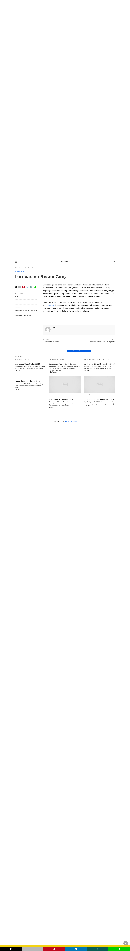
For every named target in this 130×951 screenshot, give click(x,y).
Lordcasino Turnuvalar (57, 395)
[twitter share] (16, 287)
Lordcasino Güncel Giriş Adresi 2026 (96, 359)
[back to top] (125, 943)
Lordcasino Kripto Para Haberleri (95, 395)
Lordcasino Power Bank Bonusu (62, 364)
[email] (32, 949)
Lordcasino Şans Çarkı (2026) (27, 364)
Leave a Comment (79, 351)
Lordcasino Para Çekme (23, 316)
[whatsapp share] (31, 287)
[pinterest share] (23, 287)
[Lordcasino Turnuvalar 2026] (65, 384)
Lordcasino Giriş (28, 267)
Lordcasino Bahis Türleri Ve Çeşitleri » (102, 342)
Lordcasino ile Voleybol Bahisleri (26, 310)
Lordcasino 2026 (20, 376)
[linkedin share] (27, 287)
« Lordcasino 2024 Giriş (51, 342)
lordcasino (50, 305)
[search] (114, 262)
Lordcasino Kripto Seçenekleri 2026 (99, 399)
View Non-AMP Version (71, 421)
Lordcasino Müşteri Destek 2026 (28, 381)
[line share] (35, 287)
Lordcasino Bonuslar (22, 359)
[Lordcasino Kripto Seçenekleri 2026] (99, 384)
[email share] (19, 287)
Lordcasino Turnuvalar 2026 (61, 399)
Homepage (18, 267)
